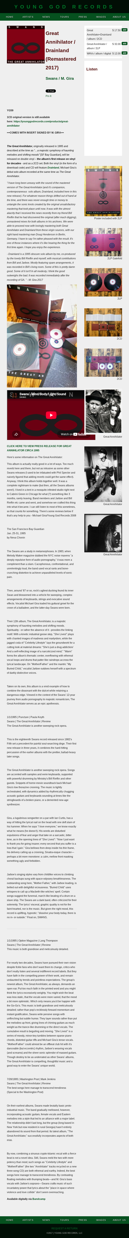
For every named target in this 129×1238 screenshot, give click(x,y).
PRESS (83, 17)
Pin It (48, 96)
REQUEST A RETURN (64, 1228)
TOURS (64, 17)
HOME (10, 17)
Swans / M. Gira (60, 78)
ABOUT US (119, 17)
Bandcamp (38, 1199)
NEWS (46, 17)
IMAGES (101, 17)
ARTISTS (27, 17)
